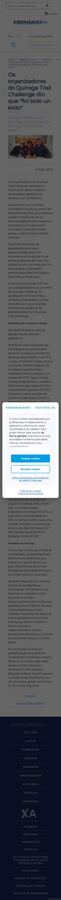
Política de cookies (30, 490)
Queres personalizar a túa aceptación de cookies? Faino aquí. (30, 479)
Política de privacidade (30, 493)
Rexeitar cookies (30, 469)
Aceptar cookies (30, 458)
